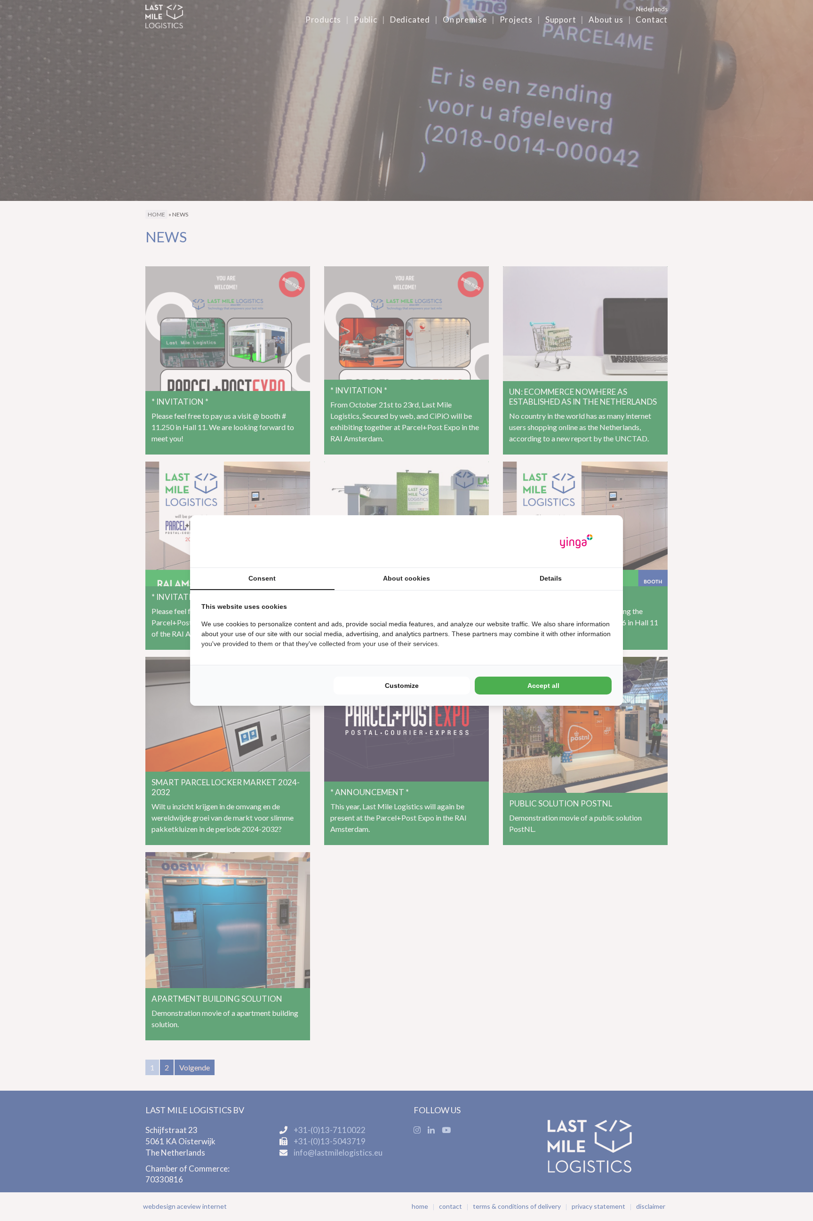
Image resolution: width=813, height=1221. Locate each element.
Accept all (543, 685)
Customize (402, 685)
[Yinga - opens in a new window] (576, 541)
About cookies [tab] (406, 578)
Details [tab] (551, 578)
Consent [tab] (262, 578)
